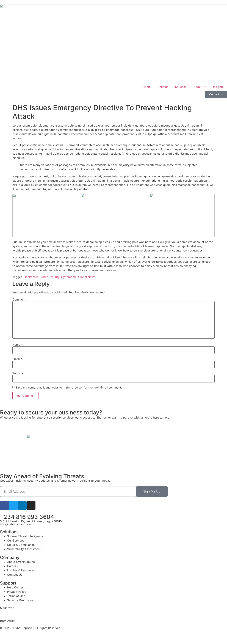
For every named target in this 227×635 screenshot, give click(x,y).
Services (180, 87)
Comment (20, 299)
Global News (86, 277)
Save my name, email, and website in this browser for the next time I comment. (69, 387)
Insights (218, 87)
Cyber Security (49, 277)
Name (17, 344)
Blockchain (30, 277)
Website (17, 373)
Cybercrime (69, 277)
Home (147, 87)
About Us (199, 87)
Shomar (163, 87)
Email (17, 358)
